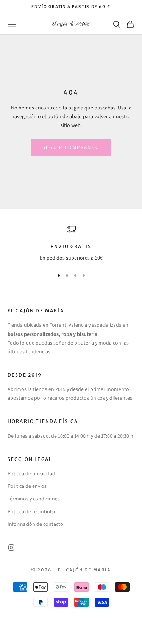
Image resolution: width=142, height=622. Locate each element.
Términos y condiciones (34, 498)
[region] (71, 243)
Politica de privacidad (31, 473)
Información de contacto (35, 524)
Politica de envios (27, 486)
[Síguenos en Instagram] (11, 547)
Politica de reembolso (32, 511)
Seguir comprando (71, 147)
